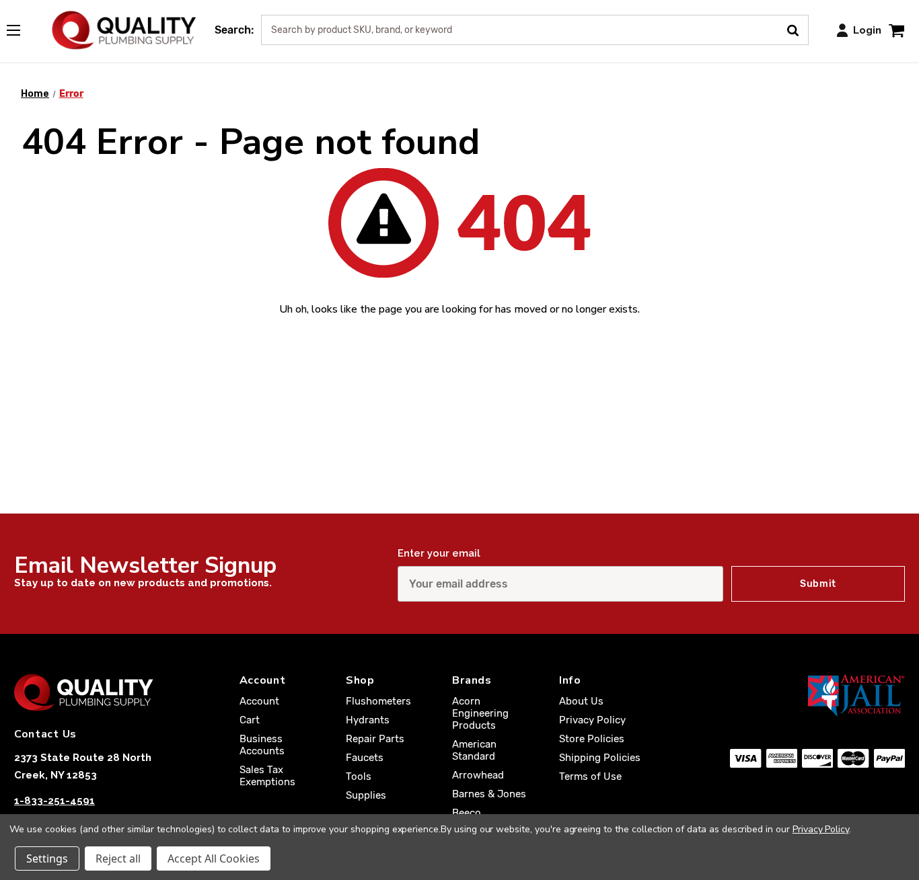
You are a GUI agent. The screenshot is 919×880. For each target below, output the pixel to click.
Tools (358, 776)
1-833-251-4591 (54, 801)
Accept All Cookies (214, 858)
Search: (234, 30)
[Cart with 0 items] (896, 30)
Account (259, 701)
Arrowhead (478, 775)
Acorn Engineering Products (480, 713)
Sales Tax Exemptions (267, 776)
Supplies (366, 795)
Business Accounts (262, 745)
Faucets (364, 758)
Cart (250, 720)
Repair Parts (375, 739)
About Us (581, 701)
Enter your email (439, 553)
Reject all (118, 858)
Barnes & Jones (489, 794)
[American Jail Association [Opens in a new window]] (817, 695)
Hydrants (368, 720)
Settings (47, 858)
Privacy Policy (592, 720)
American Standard (474, 750)
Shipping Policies (599, 758)
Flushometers (378, 701)
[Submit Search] (797, 28)
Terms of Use (590, 776)
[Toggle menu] (20, 27)
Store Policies (591, 739)
